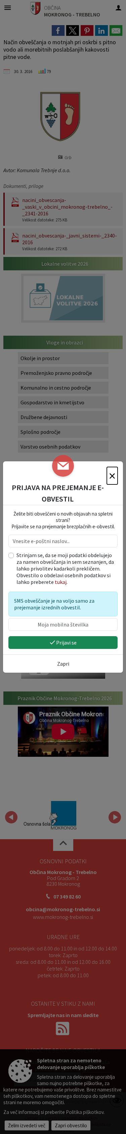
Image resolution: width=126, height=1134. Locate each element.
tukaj (61, 582)
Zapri (63, 663)
